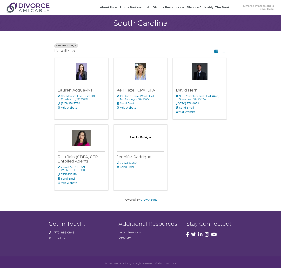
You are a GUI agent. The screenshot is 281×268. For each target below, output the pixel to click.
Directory (125, 237)
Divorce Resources (167, 7)
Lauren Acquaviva (75, 90)
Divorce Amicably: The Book (208, 7)
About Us (107, 7)
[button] (216, 51)
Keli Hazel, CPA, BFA (136, 90)
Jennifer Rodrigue (134, 157)
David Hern (187, 90)
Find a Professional (134, 7)
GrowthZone (148, 199)
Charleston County (65, 45)
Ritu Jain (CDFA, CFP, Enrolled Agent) (78, 159)
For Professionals (129, 232)
